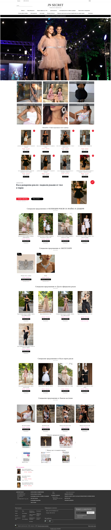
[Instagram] (94, 1)
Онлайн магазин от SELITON (55, 528)
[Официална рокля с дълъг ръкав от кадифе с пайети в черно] (85, 162)
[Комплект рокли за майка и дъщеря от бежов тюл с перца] (65, 224)
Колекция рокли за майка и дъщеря (68, 10)
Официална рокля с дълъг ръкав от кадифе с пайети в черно (85, 171)
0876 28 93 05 (52, 512)
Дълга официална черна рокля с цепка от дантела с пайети (26, 347)
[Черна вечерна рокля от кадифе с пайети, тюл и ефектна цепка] (26, 302)
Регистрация (24, 513)
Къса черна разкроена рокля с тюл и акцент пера (65, 147)
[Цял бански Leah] (46, 414)
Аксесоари (42, 13)
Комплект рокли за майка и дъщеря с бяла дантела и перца (85, 237)
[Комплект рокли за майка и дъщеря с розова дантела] (26, 224)
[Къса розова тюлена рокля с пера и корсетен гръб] (26, 374)
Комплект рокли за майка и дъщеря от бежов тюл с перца (65, 237)
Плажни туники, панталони (70, 492)
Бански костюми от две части (57, 498)
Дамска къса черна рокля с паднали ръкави (46, 171)
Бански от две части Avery (65, 425)
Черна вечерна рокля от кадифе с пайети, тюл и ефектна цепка (26, 315)
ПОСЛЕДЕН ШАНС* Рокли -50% (22, 498)
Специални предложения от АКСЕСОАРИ (55, 248)
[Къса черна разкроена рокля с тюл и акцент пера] (65, 137)
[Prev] (17, 442)
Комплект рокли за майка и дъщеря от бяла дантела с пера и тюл (46, 237)
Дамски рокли (53, 10)
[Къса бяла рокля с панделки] (85, 137)
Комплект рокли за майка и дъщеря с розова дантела (26, 237)
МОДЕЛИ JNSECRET (69, 494)
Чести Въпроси (25, 519)
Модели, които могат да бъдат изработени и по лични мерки (70, 13)
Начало (23, 10)
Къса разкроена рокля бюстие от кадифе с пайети (65, 172)
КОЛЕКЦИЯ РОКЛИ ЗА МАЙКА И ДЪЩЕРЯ (40, 496)
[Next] (75, 442)
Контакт (16, 515)
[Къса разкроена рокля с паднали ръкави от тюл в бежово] (18, 485)
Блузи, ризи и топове (23, 13)
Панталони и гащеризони (84, 10)
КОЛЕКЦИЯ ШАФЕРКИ (35, 500)
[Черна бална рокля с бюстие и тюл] (85, 302)
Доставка (31, 521)
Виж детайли (26, 151)
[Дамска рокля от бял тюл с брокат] (46, 374)
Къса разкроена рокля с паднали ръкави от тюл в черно (26, 171)
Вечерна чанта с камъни (26, 275)
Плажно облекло (51, 13)
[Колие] (46, 264)
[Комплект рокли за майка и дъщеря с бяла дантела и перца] (85, 224)
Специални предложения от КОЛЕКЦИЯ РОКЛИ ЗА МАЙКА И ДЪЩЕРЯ (55, 209)
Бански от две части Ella (85, 425)
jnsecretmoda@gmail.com (53, 510)
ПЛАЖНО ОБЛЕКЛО (55, 495)
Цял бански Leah (45, 425)
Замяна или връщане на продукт (38, 514)
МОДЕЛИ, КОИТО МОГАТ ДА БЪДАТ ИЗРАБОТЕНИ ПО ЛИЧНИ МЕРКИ (80, 496)
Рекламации (38, 511)
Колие (45, 275)
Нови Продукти (30, 10)
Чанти (53, 492)
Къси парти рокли (20, 496)
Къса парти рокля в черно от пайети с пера (46, 147)
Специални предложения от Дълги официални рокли (55, 287)
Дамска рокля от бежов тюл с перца (65, 386)
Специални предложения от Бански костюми (55, 398)
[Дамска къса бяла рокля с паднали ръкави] (26, 137)
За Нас (16, 513)
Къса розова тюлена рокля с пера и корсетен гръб (26, 387)
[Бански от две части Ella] (85, 414)
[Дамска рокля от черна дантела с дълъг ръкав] (85, 374)
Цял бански (55, 499)
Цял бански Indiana (26, 425)
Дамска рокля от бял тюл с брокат (46, 386)
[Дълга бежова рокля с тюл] (46, 302)
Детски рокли (34, 13)
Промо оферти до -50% (42, 10)
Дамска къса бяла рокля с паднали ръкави (26, 147)
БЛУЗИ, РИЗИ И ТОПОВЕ (36, 494)
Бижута (53, 493)
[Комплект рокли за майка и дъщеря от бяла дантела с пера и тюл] (46, 224)
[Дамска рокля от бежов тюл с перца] (65, 374)
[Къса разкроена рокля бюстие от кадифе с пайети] (65, 162)
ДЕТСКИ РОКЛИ (34, 498)
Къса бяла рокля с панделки (26, 477)
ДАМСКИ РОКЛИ (20, 492)
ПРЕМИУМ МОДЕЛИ (69, 500)
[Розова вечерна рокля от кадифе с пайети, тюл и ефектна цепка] (65, 302)
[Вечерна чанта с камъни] (26, 264)
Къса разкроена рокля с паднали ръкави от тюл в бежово (28, 484)
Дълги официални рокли (21, 493)
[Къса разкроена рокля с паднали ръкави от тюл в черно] (26, 162)
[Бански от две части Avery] (65, 414)
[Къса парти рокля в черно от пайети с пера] (45, 137)
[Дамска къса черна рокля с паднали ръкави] (45, 162)
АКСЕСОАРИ (33, 502)
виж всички (55, 210)
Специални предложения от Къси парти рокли (55, 359)
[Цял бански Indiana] (26, 414)
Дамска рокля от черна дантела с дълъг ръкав (85, 387)
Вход (23, 511)
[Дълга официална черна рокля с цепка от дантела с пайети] (26, 334)
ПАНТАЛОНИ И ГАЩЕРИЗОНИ (37, 492)
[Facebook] (92, 1)
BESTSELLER (67, 498)
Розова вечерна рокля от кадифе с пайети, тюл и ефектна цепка (65, 315)
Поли (18, 497)
